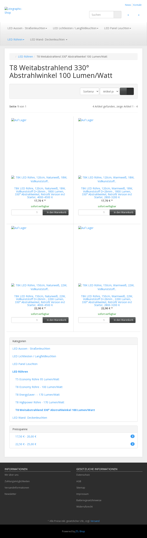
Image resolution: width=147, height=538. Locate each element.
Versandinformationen (17, 487)
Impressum (82, 494)
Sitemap (80, 487)
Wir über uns (11, 474)
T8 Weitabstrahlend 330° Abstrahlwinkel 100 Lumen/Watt (55, 410)
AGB (78, 481)
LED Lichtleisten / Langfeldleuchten (74, 28)
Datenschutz (83, 474)
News (128, 4)
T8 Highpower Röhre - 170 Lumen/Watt (39, 402)
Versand (95, 521)
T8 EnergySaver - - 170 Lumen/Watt (37, 394)
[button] (123, 91)
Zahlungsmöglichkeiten (17, 481)
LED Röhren (14, 39)
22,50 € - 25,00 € (74, 444)
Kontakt (137, 4)
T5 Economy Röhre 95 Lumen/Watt (37, 379)
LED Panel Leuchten (116, 28)
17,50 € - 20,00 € (74, 436)
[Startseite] (13, 56)
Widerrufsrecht (84, 506)
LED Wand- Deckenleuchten (47, 39)
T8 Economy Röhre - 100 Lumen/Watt (39, 387)
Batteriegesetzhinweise (88, 500)
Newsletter (10, 494)
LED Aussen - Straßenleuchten (26, 28)
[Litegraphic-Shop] (14, 11)
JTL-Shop (80, 531)
